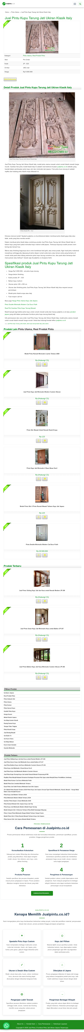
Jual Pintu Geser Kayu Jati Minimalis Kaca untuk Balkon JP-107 (42, 628)
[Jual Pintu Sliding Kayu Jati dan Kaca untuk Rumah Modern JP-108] (42, 578)
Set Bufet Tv (7, 736)
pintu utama (45, 323)
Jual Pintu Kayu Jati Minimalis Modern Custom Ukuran (42, 392)
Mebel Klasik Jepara (10, 717)
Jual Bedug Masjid (9, 732)
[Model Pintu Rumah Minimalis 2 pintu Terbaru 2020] (42, 342)
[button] (6, 1025)
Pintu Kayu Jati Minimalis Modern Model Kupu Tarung (20, 807)
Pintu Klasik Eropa (9, 729)
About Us (20, 1024)
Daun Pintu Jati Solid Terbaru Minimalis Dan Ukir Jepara (21, 786)
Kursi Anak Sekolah (10, 745)
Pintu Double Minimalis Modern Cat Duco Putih (21, 304)
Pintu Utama (15, 12)
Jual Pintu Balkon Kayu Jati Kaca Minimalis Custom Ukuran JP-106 (42, 667)
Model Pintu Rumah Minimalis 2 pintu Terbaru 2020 (42, 354)
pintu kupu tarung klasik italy (34, 323)
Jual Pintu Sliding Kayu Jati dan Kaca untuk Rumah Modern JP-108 (42, 590)
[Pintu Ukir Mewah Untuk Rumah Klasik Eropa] (42, 418)
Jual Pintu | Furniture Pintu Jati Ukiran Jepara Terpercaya (48, 1028)
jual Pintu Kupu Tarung (14, 323)
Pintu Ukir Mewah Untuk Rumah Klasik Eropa (42, 430)
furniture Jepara (9, 693)
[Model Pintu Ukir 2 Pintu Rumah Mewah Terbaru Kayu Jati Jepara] (41, 494)
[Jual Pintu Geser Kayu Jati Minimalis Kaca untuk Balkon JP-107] (41, 616)
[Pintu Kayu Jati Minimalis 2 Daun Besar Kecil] (42, 456)
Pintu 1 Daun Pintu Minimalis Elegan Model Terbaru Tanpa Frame (24, 813)
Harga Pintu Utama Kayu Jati (22, 301)
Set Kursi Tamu (8, 739)
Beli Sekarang (10, 79)
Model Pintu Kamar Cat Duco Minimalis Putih (18, 780)
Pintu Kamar (8, 705)
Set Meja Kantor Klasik (11, 720)
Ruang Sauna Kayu (10, 723)
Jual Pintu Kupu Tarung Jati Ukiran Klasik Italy (38, 17)
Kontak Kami (30, 1024)
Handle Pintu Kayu (9, 711)
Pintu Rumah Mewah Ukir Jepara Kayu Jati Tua (18, 804)
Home (7, 12)
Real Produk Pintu (38, 55)
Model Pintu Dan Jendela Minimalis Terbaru (17, 783)
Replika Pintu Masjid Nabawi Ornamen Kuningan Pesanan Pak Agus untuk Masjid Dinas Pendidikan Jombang (37, 777)
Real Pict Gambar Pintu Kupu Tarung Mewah (20, 308)
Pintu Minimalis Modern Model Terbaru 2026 (17, 798)
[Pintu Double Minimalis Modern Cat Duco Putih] (42, 532)
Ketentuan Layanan (60, 1024)
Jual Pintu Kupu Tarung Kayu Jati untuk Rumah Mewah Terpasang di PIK (26, 774)
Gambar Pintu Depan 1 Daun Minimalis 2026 (17, 801)
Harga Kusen (8, 714)
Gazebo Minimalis (9, 748)
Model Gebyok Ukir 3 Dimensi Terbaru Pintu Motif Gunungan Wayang (25, 810)
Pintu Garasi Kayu (9, 708)
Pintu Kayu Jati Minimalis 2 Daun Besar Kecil (42, 468)
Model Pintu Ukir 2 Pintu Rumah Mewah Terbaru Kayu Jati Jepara (42, 506)
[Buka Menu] (75, 3)
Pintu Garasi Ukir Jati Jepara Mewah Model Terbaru (20, 819)
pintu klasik (23, 323)
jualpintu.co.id (62, 167)
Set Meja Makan (9, 742)
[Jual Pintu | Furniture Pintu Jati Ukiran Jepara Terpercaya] (9, 3)
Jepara (35, 301)
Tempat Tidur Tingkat (10, 726)
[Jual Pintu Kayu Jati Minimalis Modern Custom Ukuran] (42, 380)
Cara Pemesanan (44, 1024)
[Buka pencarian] (80, 4)
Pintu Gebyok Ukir (9, 699)
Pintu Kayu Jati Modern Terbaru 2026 (15, 794)
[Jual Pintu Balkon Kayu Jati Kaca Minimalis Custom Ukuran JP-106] (42, 655)
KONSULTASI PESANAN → (42, 893)
